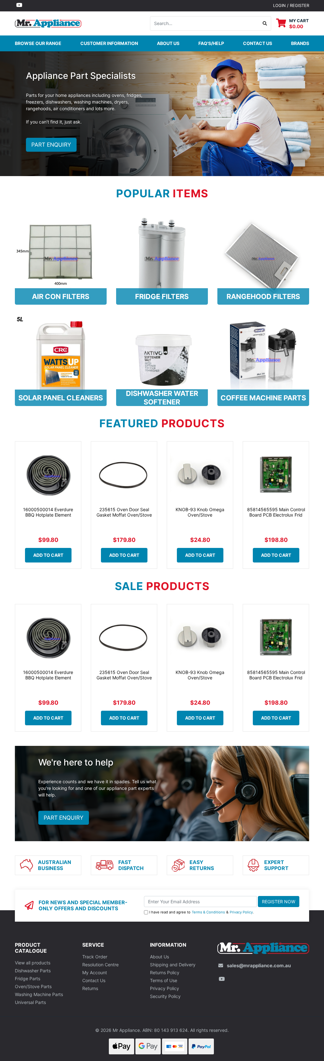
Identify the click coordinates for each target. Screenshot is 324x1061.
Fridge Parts (27, 978)
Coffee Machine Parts (263, 398)
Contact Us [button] (257, 43)
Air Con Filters (60, 296)
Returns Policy (164, 972)
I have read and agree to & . (201, 912)
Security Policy (165, 996)
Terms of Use (163, 980)
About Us (168, 43)
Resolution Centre (100, 964)
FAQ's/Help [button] (211, 43)
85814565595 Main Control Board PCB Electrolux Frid (276, 512)
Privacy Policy (241, 912)
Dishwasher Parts (33, 970)
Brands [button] (300, 43)
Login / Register (291, 5)
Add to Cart (48, 555)
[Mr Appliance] (48, 22)
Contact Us (93, 980)
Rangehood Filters (263, 296)
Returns (90, 988)
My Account (94, 972)
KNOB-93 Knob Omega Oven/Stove (200, 512)
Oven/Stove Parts (33, 986)
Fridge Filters (162, 296)
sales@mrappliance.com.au (259, 966)
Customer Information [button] (109, 43)
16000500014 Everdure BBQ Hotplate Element (48, 512)
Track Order (94, 956)
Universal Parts (30, 1002)
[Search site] (265, 23)
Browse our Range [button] (38, 43)
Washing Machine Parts (39, 994)
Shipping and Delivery (173, 964)
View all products (32, 962)
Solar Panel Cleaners (60, 398)
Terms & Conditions (208, 912)
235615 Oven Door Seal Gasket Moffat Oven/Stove (124, 512)
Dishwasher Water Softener (162, 397)
